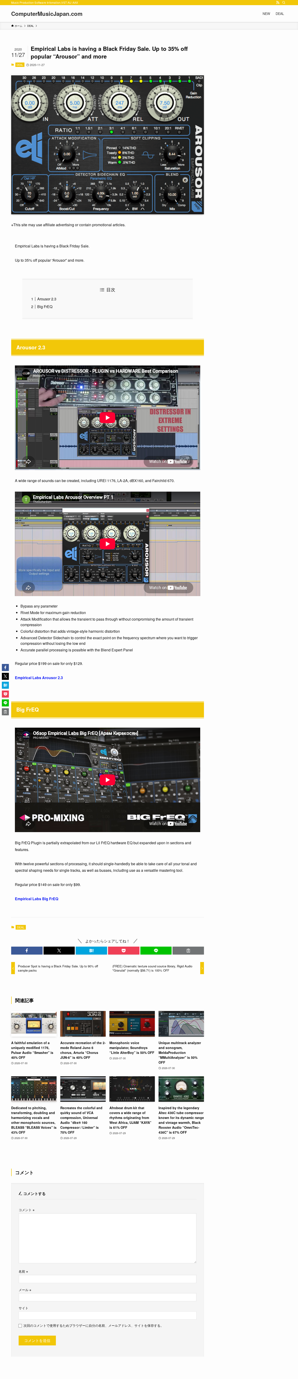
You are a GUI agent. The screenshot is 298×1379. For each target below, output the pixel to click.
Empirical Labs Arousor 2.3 (39, 677)
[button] (27, 951)
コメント (26, 1209)
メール (25, 1289)
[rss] (278, 2)
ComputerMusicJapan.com (46, 13)
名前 (23, 1271)
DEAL (20, 64)
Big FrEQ (44, 306)
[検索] (284, 2)
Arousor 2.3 (46, 299)
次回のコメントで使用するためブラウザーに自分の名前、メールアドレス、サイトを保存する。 (94, 1325)
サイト (23, 1307)
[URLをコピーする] (188, 951)
